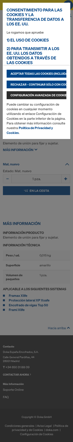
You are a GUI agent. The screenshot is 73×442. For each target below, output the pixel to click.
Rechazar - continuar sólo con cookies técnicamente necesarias (38, 84)
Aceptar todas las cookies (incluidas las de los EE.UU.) (38, 74)
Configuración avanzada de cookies (38, 95)
